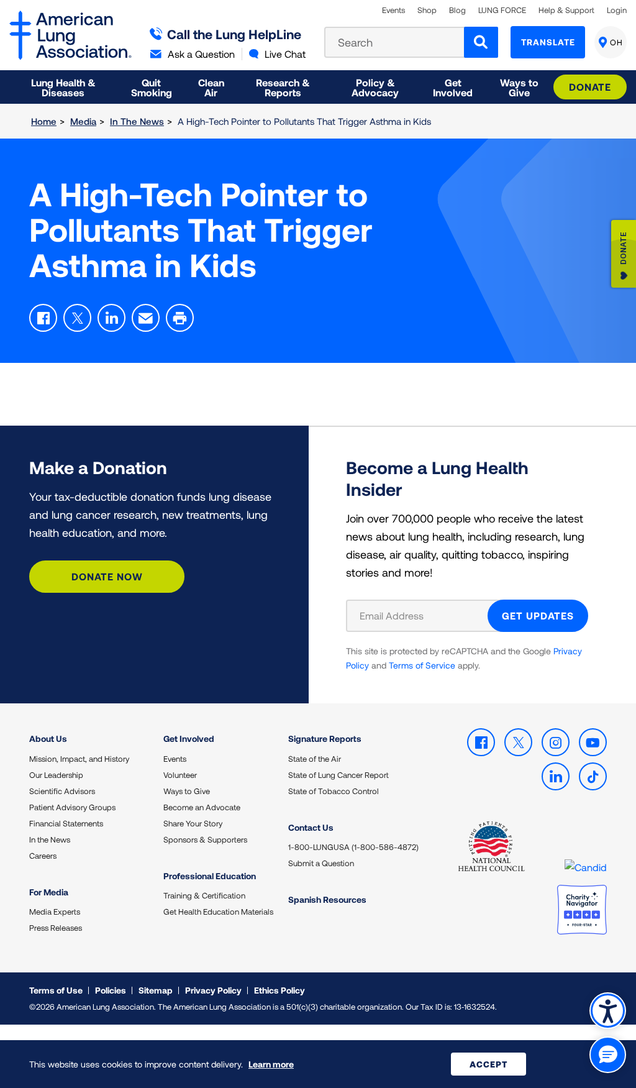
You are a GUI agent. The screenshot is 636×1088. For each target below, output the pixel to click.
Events (393, 10)
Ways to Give (186, 791)
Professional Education (209, 876)
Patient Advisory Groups (72, 807)
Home (44, 121)
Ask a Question (201, 54)
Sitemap (156, 990)
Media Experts (54, 912)
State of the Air (314, 759)
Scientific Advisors (62, 791)
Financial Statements (66, 823)
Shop (427, 10)
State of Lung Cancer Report (338, 775)
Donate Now (107, 576)
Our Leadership (56, 775)
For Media (48, 892)
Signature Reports (324, 738)
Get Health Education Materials (218, 912)
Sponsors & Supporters (205, 839)
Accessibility (608, 1011)
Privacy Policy (213, 990)
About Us (48, 738)
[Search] (481, 42)
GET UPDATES (538, 615)
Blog (457, 10)
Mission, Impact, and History (79, 759)
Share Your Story (192, 823)
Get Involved (188, 738)
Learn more (271, 1064)
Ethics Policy (279, 990)
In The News (137, 121)
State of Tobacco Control (333, 791)
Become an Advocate (201, 807)
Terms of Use (56, 990)
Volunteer (180, 775)
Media (83, 121)
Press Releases (55, 928)
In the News (49, 839)
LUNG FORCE (502, 10)
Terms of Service (422, 665)
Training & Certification (204, 895)
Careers (43, 856)
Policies (110, 990)
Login (617, 10)
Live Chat (285, 54)
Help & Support (566, 10)
